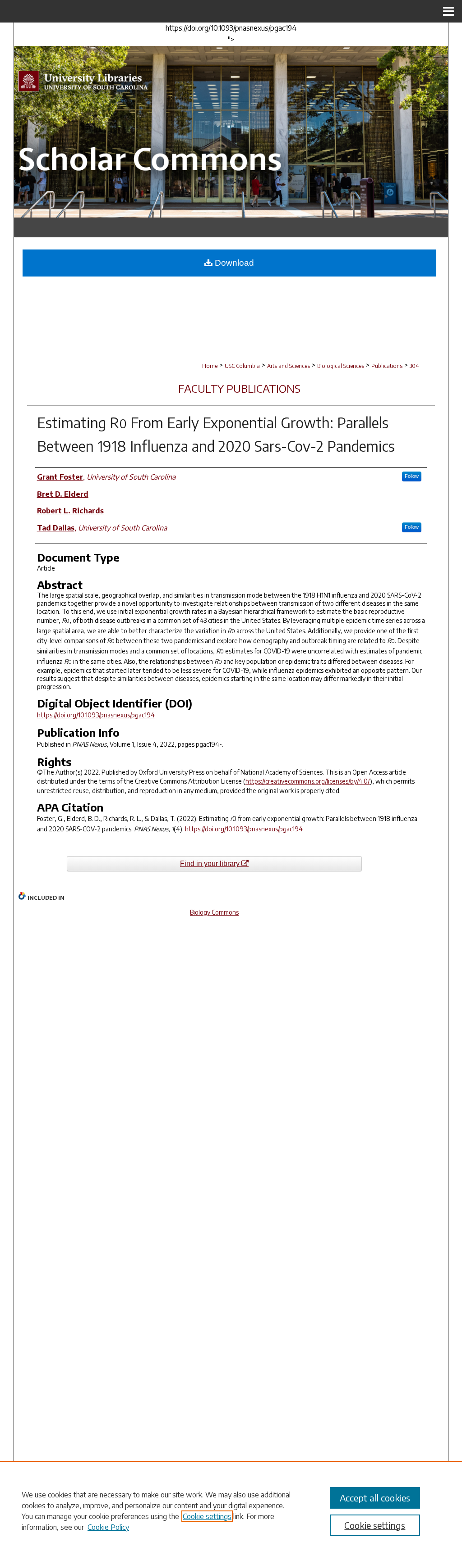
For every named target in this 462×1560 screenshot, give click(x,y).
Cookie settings (207, 1516)
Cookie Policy (108, 1527)
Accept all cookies (375, 1497)
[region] (231, 1510)
